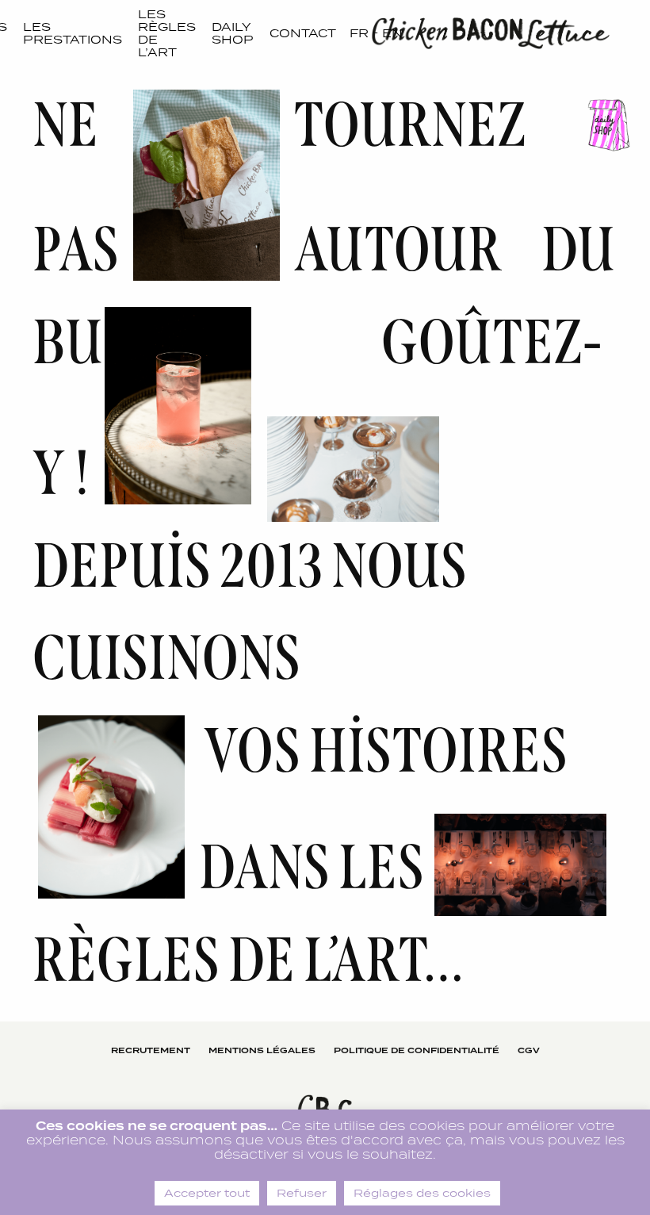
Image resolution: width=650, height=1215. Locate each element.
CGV (529, 1050)
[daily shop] (606, 125)
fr (359, 33)
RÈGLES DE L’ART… (248, 960)
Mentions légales (261, 1050)
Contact (303, 33)
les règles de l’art (167, 33)
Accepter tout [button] (207, 1193)
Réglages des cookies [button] (422, 1193)
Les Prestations (72, 33)
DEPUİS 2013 (177, 566)
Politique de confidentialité (416, 1050)
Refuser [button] (302, 1193)
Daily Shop (233, 33)
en (392, 33)
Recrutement (150, 1050)
